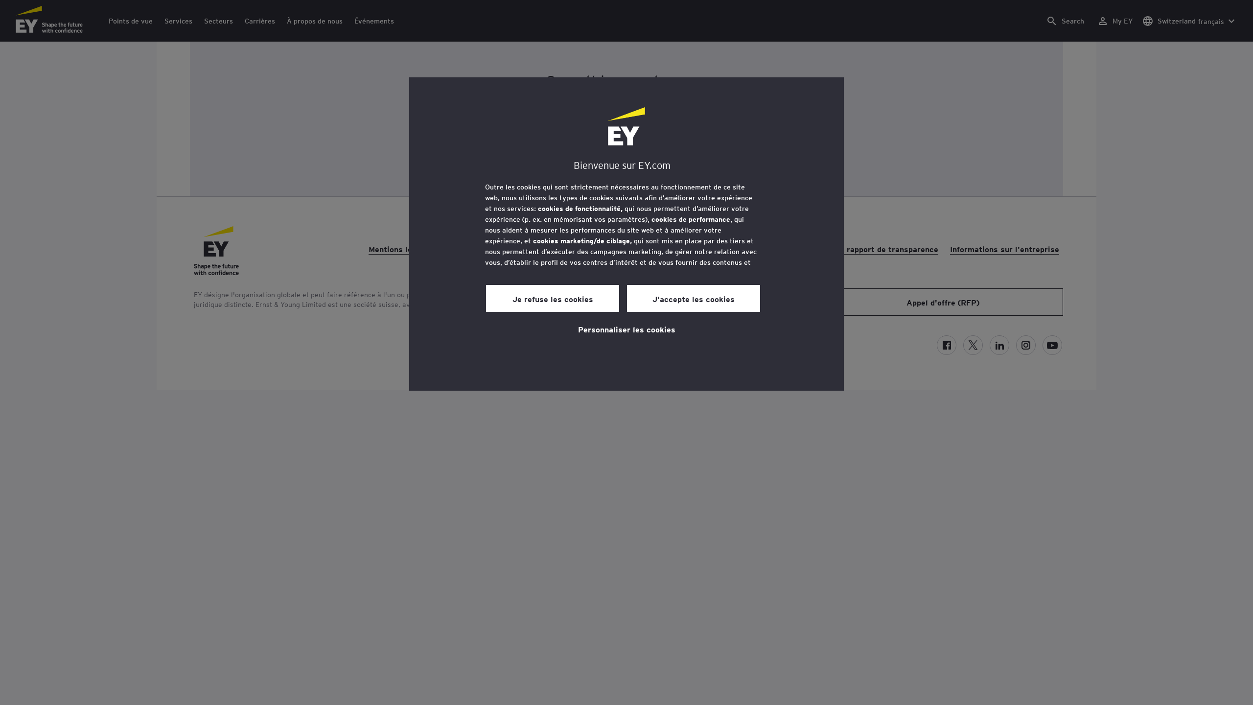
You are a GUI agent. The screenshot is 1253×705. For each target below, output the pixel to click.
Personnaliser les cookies (626, 329)
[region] (626, 234)
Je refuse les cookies (552, 298)
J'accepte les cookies (693, 298)
